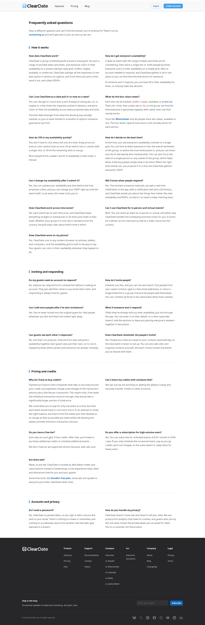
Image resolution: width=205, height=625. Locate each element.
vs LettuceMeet (112, 584)
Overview (109, 555)
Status (87, 566)
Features (59, 6)
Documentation (92, 555)
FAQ (65, 566)
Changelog (152, 566)
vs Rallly (109, 578)
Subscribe (176, 603)
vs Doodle (109, 561)
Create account (173, 6)
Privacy (171, 555)
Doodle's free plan (61, 478)
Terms (170, 561)
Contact (88, 561)
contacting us (36, 34)
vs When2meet (112, 566)
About (149, 555)
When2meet (122, 119)
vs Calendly (110, 572)
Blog (87, 6)
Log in (156, 6)
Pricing (74, 6)
